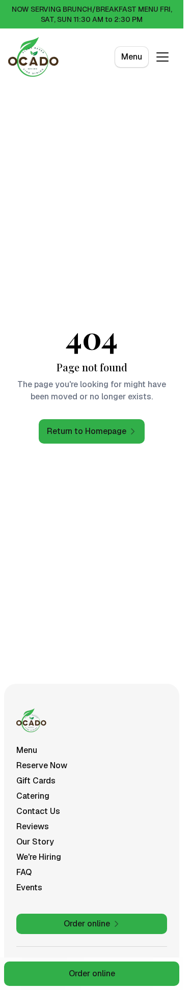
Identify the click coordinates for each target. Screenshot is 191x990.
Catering (32, 796)
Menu (131, 56)
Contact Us (38, 811)
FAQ (24, 872)
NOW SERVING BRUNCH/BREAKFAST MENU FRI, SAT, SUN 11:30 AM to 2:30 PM (92, 14)
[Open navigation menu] (162, 57)
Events (29, 887)
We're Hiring (38, 857)
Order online (92, 973)
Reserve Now (41, 765)
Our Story (35, 841)
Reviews (32, 826)
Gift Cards (36, 780)
